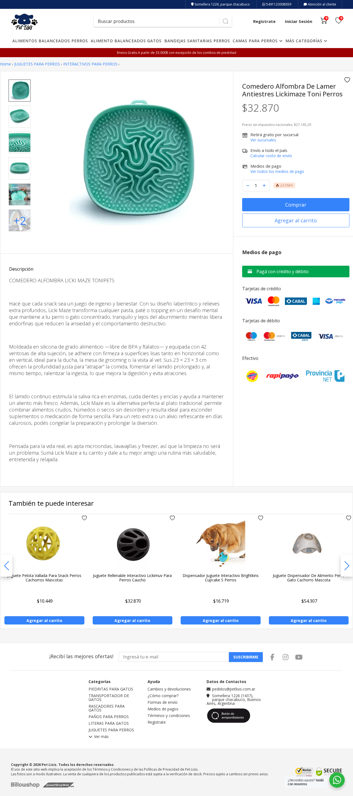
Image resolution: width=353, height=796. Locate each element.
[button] (347, 566)
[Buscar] (225, 21)
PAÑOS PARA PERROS (109, 717)
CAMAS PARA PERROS (256, 40)
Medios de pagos (163, 709)
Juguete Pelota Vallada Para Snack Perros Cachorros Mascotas (44, 577)
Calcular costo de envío (271, 155)
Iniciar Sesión (298, 21)
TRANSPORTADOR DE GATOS (109, 698)
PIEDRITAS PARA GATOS (111, 689)
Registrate (264, 21)
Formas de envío (163, 702)
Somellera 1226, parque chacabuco (222, 4)
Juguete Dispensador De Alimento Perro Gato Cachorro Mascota (308, 577)
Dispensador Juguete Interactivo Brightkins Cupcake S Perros (221, 577)
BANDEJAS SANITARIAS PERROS (197, 40)
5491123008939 (278, 4)
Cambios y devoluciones (169, 689)
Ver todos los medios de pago (277, 171)
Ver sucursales (263, 140)
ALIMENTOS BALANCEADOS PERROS (50, 40)
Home (5, 64)
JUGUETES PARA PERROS (37, 64)
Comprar (295, 204)
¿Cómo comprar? (163, 696)
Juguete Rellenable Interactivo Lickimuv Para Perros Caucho (132, 577)
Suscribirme (245, 657)
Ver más (101, 737)
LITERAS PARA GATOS (109, 723)
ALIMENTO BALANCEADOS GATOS (126, 40)
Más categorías (304, 40)
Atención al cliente (321, 4)
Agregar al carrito (296, 220)
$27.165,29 (302, 124)
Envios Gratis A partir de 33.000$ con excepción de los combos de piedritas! (176, 52)
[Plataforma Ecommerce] (26, 785)
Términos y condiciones (169, 716)
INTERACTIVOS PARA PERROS (90, 64)
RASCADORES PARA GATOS (107, 708)
